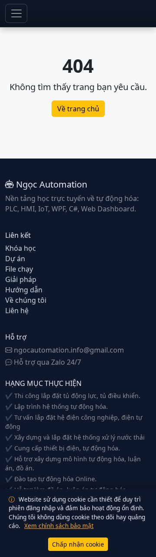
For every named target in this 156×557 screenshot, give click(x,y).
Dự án (15, 258)
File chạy (19, 269)
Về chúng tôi (25, 300)
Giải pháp (20, 279)
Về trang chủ (78, 108)
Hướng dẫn (23, 290)
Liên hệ (17, 310)
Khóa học (20, 248)
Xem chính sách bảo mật (59, 525)
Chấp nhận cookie (78, 544)
